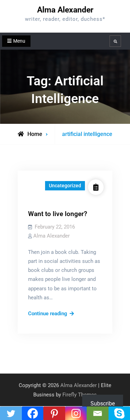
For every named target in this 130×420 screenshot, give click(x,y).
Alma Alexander (65, 10)
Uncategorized (65, 185)
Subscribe (102, 403)
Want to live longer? (57, 214)
